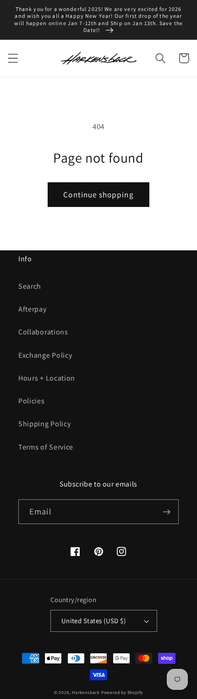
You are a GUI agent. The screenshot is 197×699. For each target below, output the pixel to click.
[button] (13, 58)
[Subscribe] (166, 511)
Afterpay (32, 309)
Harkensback (86, 692)
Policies (31, 401)
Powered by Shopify (122, 692)
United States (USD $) (93, 620)
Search (29, 286)
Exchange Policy (45, 355)
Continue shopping (98, 194)
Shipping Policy (44, 424)
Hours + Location (46, 378)
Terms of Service (45, 447)
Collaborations (43, 332)
